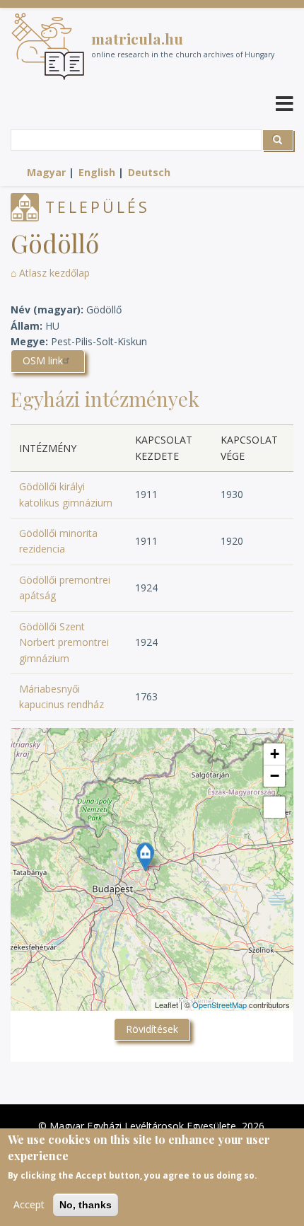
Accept (29, 1204)
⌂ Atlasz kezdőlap (50, 272)
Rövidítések (152, 1029)
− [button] (274, 776)
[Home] (48, 46)
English (96, 172)
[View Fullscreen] (274, 807)
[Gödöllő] (145, 857)
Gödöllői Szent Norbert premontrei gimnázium (64, 642)
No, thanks (85, 1204)
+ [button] (274, 754)
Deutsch (149, 172)
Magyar (46, 172)
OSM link (43, 360)
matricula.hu (137, 38)
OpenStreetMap (219, 1004)
